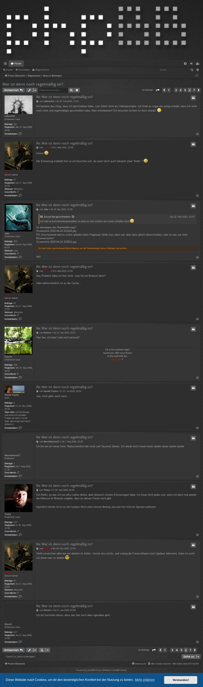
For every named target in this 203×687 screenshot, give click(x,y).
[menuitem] (185, 63)
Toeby (8, 514)
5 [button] (185, 90)
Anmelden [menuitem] (192, 64)
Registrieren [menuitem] (198, 64)
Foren (17, 63)
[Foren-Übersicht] (96, 30)
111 (15, 124)
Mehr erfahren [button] (145, 679)
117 (15, 632)
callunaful (10, 116)
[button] (158, 90)
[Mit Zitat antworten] (193, 97)
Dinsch (8, 624)
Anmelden (24, 69)
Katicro (8, 357)
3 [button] (176, 90)
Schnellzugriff (6, 64)
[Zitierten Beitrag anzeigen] (73, 217)
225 (15, 365)
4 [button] (180, 90)
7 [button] (194, 90)
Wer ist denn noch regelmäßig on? (32, 84)
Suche (9, 69)
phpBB (91, 670)
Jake (7, 233)
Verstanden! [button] (181, 679)
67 (15, 179)
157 (15, 522)
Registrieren (42, 69)
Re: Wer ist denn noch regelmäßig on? (64, 97)
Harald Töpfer (12, 395)
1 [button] (168, 90)
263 (15, 241)
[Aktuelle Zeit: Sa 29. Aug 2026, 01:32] (196, 76)
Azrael (8, 172)
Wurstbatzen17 (12, 455)
